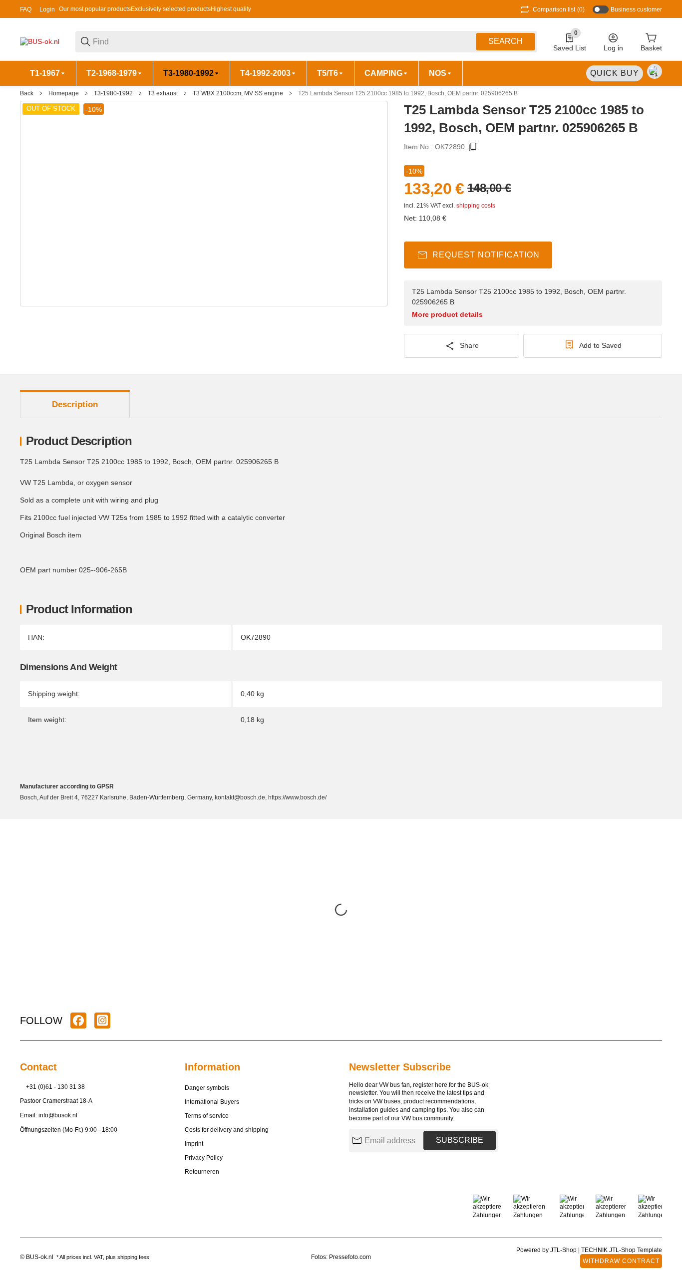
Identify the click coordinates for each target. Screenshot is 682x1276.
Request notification (486, 255)
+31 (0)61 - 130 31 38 (55, 1086)
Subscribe (459, 1140)
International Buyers (212, 1101)
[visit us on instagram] (102, 1020)
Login (47, 9)
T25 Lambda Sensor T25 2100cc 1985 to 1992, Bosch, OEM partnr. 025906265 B (408, 93)
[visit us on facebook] (78, 1020)
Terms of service (207, 1115)
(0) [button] (559, 9)
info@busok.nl (57, 1115)
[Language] (654, 71)
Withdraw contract (621, 1261)
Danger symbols (207, 1087)
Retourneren (202, 1171)
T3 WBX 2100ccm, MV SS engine (238, 93)
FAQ (25, 9)
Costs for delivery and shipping (227, 1129)
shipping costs (475, 205)
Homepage (63, 93)
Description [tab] (75, 404)
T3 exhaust (163, 93)
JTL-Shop (564, 1250)
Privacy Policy (204, 1157)
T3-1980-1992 (113, 93)
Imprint (194, 1143)
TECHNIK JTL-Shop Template (621, 1250)
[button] (654, 1020)
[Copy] (473, 147)
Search (505, 41)
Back (26, 93)
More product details (447, 314)
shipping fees (133, 1257)
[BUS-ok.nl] (39, 41)
